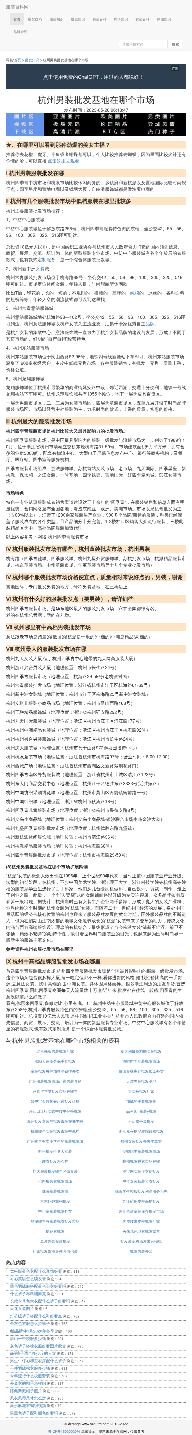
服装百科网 (17, 6)
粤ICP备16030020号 (64, 1431)
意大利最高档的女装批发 (141, 1051)
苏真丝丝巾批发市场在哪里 (55, 1091)
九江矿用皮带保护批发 (141, 1201)
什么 (34, 599)
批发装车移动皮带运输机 (141, 1241)
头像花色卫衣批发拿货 (141, 1231)
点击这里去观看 (63, 160)
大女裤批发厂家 (141, 1091)
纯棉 (134, 292)
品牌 (150, 323)
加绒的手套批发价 (141, 1101)
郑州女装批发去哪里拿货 (141, 1141)
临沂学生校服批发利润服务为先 (141, 1191)
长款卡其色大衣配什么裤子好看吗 (40, 1301)
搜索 (175, 44)
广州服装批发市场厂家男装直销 (55, 1081)
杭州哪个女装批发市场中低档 (55, 1131)
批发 (47, 173)
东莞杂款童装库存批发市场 (141, 1211)
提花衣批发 (55, 1231)
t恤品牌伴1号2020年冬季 (32, 1331)
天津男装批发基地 (141, 1081)
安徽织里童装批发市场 (141, 1151)
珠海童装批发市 (55, 1191)
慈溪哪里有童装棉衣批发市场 (55, 1221)
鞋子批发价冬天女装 (55, 1151)
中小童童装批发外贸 (55, 1211)
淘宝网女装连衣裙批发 (141, 1171)
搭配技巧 (35, 19)
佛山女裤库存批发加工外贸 (141, 1071)
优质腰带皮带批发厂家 (141, 1221)
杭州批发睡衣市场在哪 (141, 1161)
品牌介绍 (21, 31)
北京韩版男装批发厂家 (55, 1051)
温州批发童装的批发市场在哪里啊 (55, 1121)
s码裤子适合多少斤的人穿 (33, 1353)
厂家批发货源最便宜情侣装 (55, 1251)
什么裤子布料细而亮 (28, 1293)
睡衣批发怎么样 (55, 1161)
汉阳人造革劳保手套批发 (55, 1061)
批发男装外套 (141, 1251)
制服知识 (164, 19)
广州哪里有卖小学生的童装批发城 (55, 1141)
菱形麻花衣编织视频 (28, 1405)
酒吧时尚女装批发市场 (141, 1061)
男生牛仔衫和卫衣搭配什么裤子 (38, 1360)
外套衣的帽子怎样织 (28, 1383)
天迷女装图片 (22, 1308)
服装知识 (57, 19)
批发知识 (78, 19)
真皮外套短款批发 (55, 1241)
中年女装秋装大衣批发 (141, 1181)
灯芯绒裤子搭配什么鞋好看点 (36, 1316)
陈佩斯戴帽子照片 (26, 1390)
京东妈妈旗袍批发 (55, 1201)
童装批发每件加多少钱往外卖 (55, 1071)
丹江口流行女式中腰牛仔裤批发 (55, 1111)
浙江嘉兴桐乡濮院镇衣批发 (141, 1131)
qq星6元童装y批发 (141, 1111)
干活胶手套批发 (141, 1121)
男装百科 (99, 19)
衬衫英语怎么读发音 (28, 1278)
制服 (46, 259)
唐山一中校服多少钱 (28, 1338)
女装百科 (143, 19)
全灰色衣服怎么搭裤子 (30, 1323)
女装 (40, 268)
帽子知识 (121, 19)
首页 (17, 19)
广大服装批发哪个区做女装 (55, 1171)
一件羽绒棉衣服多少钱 (30, 1368)
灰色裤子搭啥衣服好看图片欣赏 (38, 1346)
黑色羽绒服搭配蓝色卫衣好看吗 (38, 1286)
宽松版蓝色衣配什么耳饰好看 (36, 1271)
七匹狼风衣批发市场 (55, 1181)
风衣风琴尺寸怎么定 (28, 1398)
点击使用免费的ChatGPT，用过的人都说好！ (93, 76)
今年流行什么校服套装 (30, 1375)
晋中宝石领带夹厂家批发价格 (55, 1101)
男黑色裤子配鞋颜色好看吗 (34, 1413)
